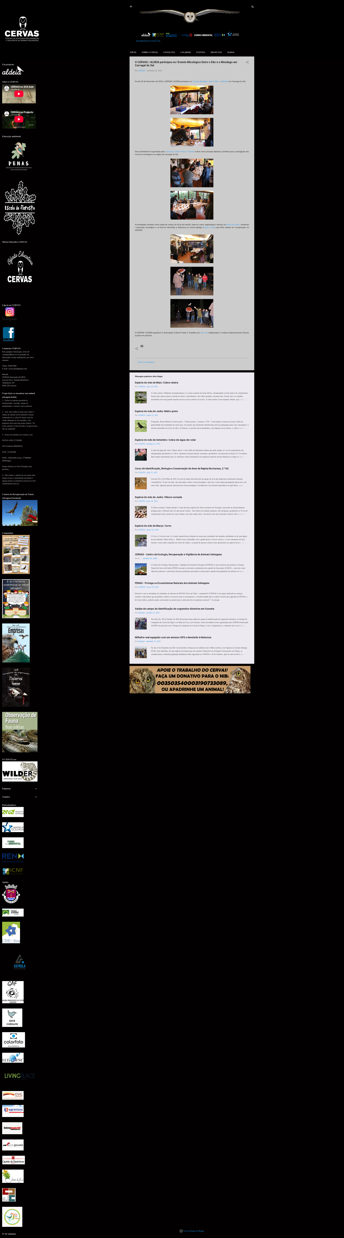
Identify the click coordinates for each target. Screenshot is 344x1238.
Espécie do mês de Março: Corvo (153, 525)
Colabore (185, 52)
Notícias (169, 352)
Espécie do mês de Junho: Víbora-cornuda (158, 497)
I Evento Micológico (210, 81)
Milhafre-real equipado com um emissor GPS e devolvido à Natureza (173, 637)
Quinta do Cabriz (232, 225)
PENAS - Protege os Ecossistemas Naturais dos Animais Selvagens (172, 583)
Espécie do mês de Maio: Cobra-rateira (156, 382)
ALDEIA (230, 52)
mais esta (204, 333)
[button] (247, 63)
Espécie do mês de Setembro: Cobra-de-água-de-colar (165, 439)
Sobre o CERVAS (150, 52)
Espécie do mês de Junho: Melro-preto (156, 411)
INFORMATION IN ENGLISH (148, 41)
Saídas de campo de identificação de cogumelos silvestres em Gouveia (174, 608)
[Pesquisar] (252, 7)
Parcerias (178, 352)
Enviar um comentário (146, 362)
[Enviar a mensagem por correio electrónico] (142, 347)
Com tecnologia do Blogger (193, 1231)
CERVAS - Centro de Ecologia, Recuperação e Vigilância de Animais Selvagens (178, 554)
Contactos (169, 52)
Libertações (157, 352)
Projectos (216, 52)
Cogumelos (145, 352)
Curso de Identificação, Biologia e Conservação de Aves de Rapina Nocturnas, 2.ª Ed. (182, 468)
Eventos (200, 52)
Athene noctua (209, 227)
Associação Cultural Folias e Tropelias (179, 152)
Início (133, 52)
